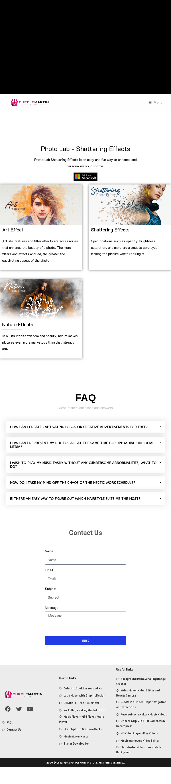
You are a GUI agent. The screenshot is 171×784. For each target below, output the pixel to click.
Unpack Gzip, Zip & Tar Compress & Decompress (140, 723)
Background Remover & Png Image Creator (141, 681)
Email (49, 569)
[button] (85, 427)
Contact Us (14, 729)
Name (49, 551)
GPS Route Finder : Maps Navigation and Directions (141, 704)
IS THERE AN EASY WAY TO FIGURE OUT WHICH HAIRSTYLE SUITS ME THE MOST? (75, 499)
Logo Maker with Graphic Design (84, 695)
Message (51, 607)
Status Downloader (76, 744)
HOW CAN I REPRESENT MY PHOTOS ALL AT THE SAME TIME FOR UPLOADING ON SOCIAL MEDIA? (82, 445)
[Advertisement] (85, 48)
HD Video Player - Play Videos (139, 733)
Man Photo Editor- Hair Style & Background (138, 749)
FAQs (10, 722)
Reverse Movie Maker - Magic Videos (144, 714)
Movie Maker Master (77, 736)
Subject (51, 588)
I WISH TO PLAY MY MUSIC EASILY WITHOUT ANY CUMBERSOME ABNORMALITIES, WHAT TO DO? (83, 465)
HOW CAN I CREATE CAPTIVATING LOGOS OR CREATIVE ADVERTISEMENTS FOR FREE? (79, 427)
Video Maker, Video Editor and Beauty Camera (138, 693)
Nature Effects (17, 324)
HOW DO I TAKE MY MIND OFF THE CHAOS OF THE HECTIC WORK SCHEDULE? (72, 483)
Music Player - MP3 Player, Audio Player (81, 719)
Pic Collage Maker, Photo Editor (84, 710)
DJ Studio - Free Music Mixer (81, 703)
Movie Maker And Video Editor (140, 741)
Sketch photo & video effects (83, 729)
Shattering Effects (110, 229)
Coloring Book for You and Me (83, 688)
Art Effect (12, 229)
